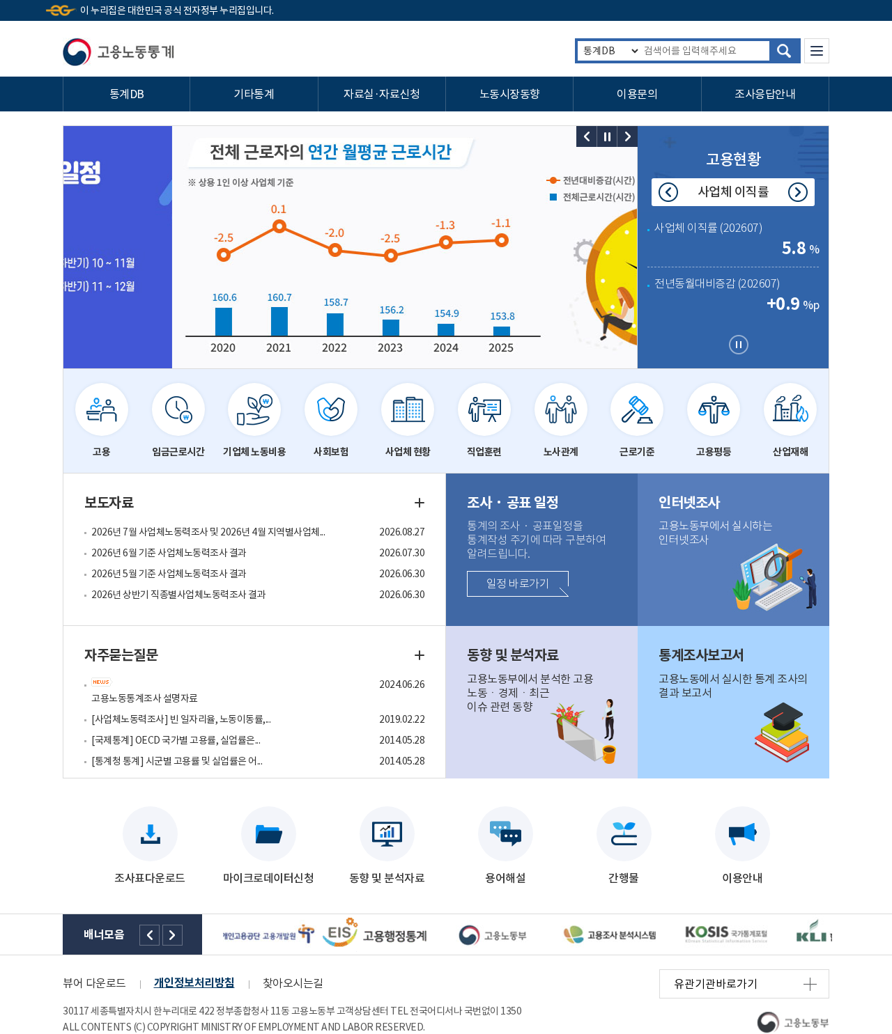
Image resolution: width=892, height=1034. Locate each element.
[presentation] (586, 136)
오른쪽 (172, 935)
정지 (607, 136)
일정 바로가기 (518, 583)
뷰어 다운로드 (94, 983)
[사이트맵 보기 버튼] (816, 50)
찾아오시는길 (293, 983)
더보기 (419, 503)
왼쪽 (149, 935)
